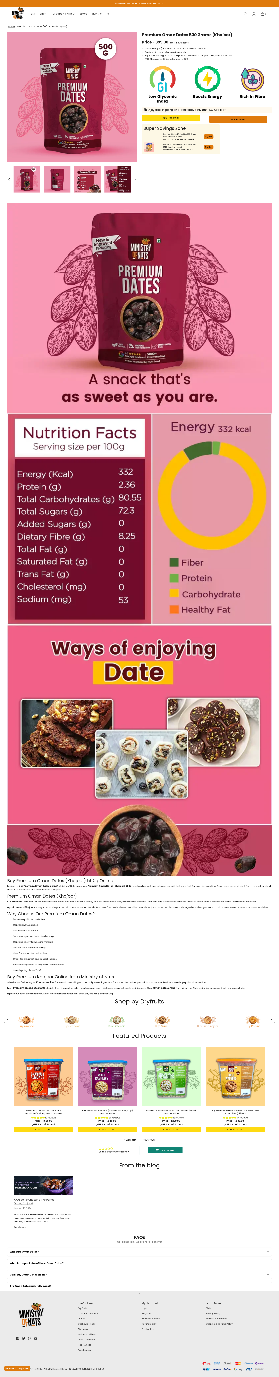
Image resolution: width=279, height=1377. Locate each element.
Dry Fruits (82, 1308)
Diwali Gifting (100, 14)
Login (144, 1308)
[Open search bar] (247, 14)
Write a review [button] (165, 1150)
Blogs (83, 14)
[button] (9, 179)
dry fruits (41, 993)
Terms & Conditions (216, 1318)
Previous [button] (6, 1021)
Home (32, 14)
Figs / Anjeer (84, 1344)
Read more (20, 1227)
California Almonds (88, 1313)
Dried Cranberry (86, 1339)
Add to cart (171, 117)
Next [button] (273, 1021)
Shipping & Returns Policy (219, 1323)
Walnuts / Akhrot (87, 1334)
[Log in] (255, 14)
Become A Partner (64, 14)
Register (146, 1313)
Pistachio (83, 1329)
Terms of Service (151, 1318)
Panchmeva (84, 1350)
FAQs (208, 1308)
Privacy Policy (213, 1313)
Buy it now (238, 119)
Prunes (81, 1318)
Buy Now (208, 137)
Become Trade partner (17, 1368)
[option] (26, 1020)
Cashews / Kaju (86, 1323)
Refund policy (149, 1323)
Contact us (148, 1329)
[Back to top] (139, 1294)
